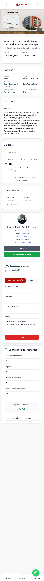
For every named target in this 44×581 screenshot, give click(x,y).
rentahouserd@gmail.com (22, 242)
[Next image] (39, 21)
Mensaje (8, 316)
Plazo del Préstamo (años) (15, 389)
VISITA (32, 280)
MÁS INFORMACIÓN (15, 280)
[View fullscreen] (39, 30)
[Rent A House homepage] (22, 5)
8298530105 (22, 236)
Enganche (8, 367)
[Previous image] (4, 21)
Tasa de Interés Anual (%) (15, 378)
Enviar (22, 337)
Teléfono (9, 296)
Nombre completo (12, 286)
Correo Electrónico (12, 306)
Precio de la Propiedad (13, 356)
